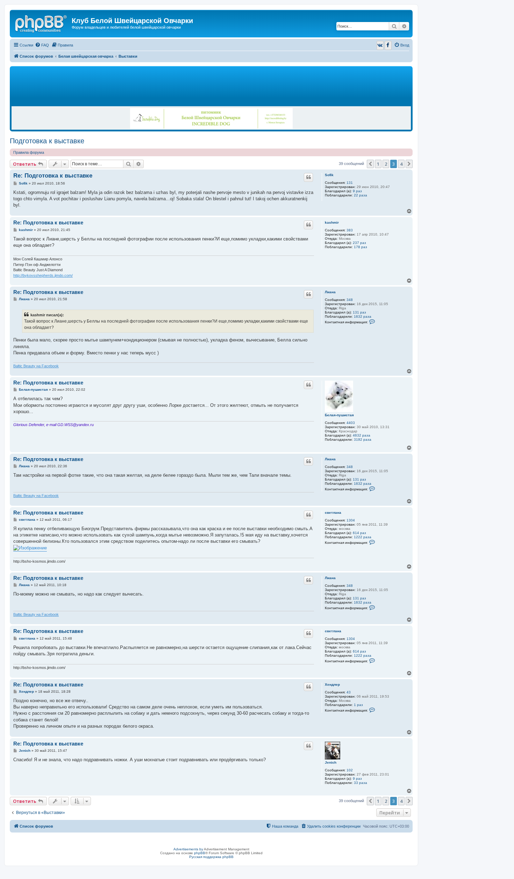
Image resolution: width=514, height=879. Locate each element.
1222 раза (362, 537)
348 (350, 300)
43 (349, 692)
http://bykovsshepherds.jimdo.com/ (43, 275)
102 (350, 770)
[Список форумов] (42, 23)
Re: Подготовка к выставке (52, 175)
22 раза (360, 195)
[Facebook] (388, 45)
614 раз (359, 533)
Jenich (330, 762)
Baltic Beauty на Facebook (36, 366)
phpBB (199, 853)
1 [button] (378, 164)
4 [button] (401, 164)
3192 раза (362, 439)
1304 (351, 520)
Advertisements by (188, 849)
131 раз (359, 312)
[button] (370, 164)
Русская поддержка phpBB (211, 857)
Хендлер (332, 684)
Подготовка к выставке (47, 141)
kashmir (332, 222)
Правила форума (28, 152)
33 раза (360, 783)
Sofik (329, 175)
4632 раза (361, 435)
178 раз (360, 247)
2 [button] (386, 164)
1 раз (358, 705)
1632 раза (362, 316)
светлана (333, 512)
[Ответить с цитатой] (308, 177)
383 (350, 230)
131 (350, 183)
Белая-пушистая (339, 415)
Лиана (330, 292)
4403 (351, 423)
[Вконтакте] (380, 45)
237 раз (359, 243)
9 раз (357, 191)
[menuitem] (42, 45)
